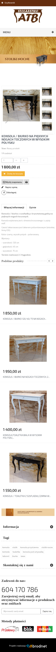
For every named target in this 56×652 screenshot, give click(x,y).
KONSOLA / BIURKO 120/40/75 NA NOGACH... (24, 318)
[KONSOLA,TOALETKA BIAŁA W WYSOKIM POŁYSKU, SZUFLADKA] (28, 406)
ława (23, 556)
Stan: (3, 148)
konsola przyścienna (29, 547)
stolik (14, 547)
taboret (5, 556)
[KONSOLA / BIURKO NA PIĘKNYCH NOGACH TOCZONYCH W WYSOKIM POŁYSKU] (47, 91)
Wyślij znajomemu (13, 182)
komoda (6, 552)
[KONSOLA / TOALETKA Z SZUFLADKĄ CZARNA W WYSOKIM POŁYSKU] (28, 467)
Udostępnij (11, 192)
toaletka (16, 552)
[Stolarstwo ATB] (28, 16)
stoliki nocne (47, 547)
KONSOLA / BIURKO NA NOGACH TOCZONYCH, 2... (26, 376)
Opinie (32, 207)
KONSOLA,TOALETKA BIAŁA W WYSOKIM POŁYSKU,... (22, 436)
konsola (5, 547)
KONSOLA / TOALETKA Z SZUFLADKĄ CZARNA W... (27, 496)
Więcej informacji (14, 207)
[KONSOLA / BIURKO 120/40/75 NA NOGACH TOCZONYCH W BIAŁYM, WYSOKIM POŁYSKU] (28, 290)
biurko (15, 556)
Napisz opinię (11, 187)
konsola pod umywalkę (33, 552)
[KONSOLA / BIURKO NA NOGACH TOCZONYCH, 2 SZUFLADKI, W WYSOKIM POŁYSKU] (28, 348)
